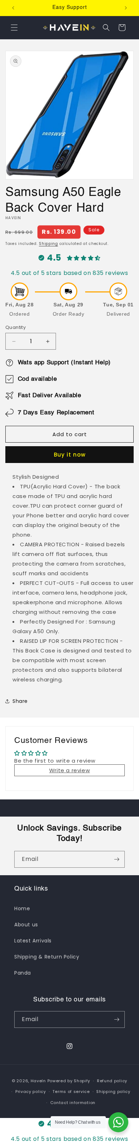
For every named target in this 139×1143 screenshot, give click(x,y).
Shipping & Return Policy (46, 956)
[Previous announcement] (13, 8)
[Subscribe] (116, 859)
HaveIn (38, 1081)
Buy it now (70, 454)
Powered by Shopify (69, 1081)
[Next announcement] (126, 8)
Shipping (48, 243)
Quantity (15, 327)
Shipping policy (113, 1091)
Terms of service (70, 1091)
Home (22, 908)
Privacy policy (30, 1091)
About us (26, 924)
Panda (22, 972)
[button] (14, 27)
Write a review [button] (69, 770)
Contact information (73, 1102)
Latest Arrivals (33, 940)
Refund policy (112, 1081)
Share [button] (20, 701)
